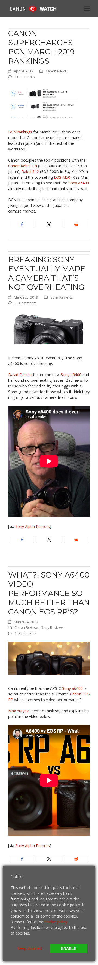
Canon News (56, 71)
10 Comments (25, 633)
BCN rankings (20, 131)
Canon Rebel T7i (22, 165)
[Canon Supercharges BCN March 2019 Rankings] (49, 101)
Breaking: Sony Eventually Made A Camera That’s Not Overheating (46, 273)
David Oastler (20, 374)
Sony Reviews (61, 297)
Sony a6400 (78, 182)
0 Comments (24, 76)
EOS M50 (62, 177)
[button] (87, 8)
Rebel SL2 (30, 171)
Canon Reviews (26, 627)
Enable (68, 948)
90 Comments (25, 302)
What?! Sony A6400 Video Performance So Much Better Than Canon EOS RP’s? (49, 593)
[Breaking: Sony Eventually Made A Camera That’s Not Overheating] (49, 327)
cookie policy (55, 921)
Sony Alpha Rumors (32, 526)
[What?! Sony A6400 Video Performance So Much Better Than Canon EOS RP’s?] (49, 657)
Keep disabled (29, 948)
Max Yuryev (18, 710)
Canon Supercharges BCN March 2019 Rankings (41, 47)
